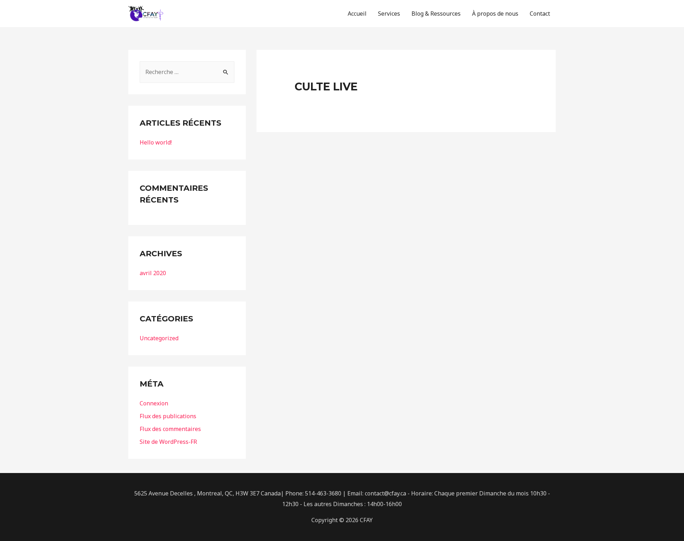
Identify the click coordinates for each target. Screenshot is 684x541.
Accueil (357, 13)
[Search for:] (187, 72)
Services (389, 13)
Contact (540, 13)
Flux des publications (168, 416)
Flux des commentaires (170, 429)
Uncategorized (159, 338)
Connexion (154, 403)
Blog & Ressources (436, 13)
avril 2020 (153, 273)
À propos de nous (495, 13)
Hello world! (156, 142)
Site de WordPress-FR (168, 442)
